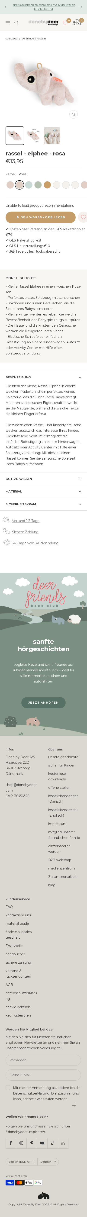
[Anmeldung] (74, 1105)
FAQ (9, 907)
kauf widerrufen (18, 1015)
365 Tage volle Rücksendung (35, 543)
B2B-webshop (59, 860)
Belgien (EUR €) (19, 1161)
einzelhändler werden (59, 849)
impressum (57, 824)
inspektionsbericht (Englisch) (63, 813)
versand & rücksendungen (18, 974)
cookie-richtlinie (18, 1007)
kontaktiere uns (18, 915)
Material (14, 491)
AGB (9, 985)
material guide (17, 923)
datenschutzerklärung (21, 996)
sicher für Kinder (61, 765)
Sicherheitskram (21, 504)
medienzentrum (61, 868)
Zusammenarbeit (62, 877)
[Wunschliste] (65, 22)
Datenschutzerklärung (31, 1093)
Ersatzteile (14, 946)
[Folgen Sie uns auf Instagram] (21, 1143)
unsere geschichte (63, 757)
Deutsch (46, 1161)
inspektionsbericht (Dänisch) (63, 799)
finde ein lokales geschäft (19, 935)
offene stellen (59, 788)
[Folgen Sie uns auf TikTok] (52, 1143)
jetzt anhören (43, 702)
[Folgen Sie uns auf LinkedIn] (63, 1143)
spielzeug (12, 38)
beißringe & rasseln (34, 38)
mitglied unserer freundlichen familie (64, 835)
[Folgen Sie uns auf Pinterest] (31, 1143)
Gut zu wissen (19, 479)
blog (51, 885)
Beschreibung (18, 377)
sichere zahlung (18, 962)
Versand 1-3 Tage (25, 521)
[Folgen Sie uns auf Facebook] (11, 1143)
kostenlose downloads (57, 776)
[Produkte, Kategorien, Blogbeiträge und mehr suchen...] (16, 23)
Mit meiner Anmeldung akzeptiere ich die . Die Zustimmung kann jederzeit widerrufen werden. (47, 1093)
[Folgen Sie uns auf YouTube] (42, 1143)
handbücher (15, 954)
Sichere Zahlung (25, 532)
